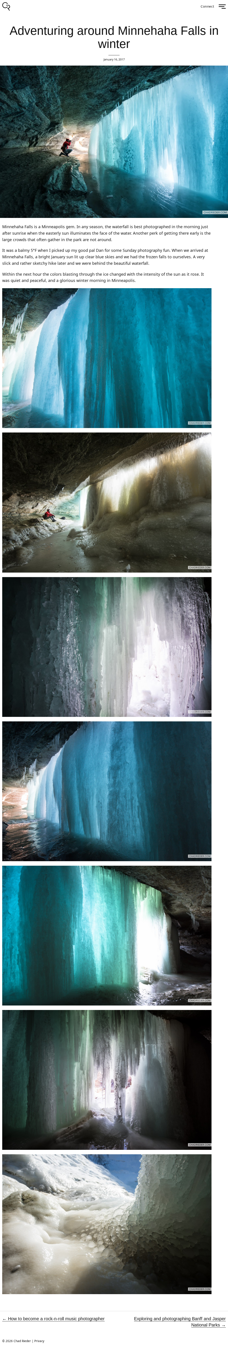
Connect (207, 6)
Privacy (39, 1341)
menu (222, 6)
